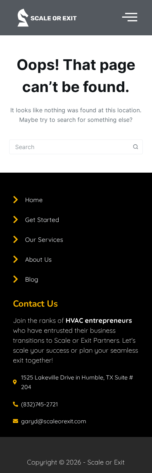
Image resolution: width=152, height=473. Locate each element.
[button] (130, 17)
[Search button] (135, 147)
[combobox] (69, 147)
